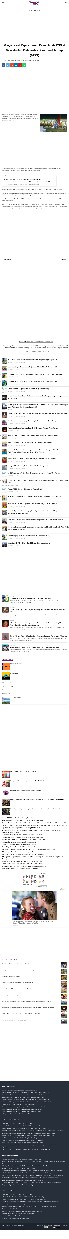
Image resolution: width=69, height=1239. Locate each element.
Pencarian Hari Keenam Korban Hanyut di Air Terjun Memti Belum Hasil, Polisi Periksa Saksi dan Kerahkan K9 (34, 823)
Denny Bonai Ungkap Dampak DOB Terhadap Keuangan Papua (18, 1185)
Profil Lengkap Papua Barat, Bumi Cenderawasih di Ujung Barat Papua (22, 837)
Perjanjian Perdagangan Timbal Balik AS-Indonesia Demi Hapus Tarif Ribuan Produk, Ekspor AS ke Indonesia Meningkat (33, 1170)
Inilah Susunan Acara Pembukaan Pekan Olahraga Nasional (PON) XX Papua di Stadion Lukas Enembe (28, 1007)
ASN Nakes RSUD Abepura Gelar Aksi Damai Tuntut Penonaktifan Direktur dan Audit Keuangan (27, 1173)
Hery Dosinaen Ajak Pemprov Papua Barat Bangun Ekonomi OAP (22, 184)
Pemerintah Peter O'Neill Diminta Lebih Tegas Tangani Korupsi (18, 1213)
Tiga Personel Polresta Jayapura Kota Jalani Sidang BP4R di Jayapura (22, 828)
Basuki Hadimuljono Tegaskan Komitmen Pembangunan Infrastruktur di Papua (22, 1109)
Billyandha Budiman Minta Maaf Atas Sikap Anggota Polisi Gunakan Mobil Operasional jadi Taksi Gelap (29, 1206)
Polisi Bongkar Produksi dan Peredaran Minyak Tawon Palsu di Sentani (20, 1204)
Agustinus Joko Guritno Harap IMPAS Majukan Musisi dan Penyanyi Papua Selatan (23, 1097)
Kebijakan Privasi (56, 1225)
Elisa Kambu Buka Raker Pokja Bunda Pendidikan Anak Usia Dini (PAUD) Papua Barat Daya (26, 1149)
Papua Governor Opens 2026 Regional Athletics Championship (20, 868)
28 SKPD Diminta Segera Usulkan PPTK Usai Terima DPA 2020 (18, 982)
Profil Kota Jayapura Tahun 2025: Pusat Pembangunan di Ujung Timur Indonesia (22, 1140)
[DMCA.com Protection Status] (48, 1227)
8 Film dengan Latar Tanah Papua (10, 995)
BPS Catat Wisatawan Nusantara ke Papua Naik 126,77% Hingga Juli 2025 (21, 1014)
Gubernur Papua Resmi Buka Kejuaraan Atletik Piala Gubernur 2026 (19, 1090)
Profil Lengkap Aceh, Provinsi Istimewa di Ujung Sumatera (30, 598)
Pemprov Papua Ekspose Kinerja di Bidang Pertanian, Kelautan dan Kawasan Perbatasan (24, 1107)
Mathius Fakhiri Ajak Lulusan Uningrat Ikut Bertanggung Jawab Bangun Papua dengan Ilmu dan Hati (28, 1135)
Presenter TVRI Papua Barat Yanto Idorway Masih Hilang (18, 818)
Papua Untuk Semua (12, 1225)
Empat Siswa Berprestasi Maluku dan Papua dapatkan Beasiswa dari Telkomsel (22, 1211)
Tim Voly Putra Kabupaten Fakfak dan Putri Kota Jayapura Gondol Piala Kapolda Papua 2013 (26, 1099)
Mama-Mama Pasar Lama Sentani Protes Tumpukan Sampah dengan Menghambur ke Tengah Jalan (30, 849)
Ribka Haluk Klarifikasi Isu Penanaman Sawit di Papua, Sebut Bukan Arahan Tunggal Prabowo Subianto (28, 1133)
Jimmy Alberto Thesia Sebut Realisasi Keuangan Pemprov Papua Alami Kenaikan (38, 636)
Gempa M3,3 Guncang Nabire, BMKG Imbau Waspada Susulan (20, 847)
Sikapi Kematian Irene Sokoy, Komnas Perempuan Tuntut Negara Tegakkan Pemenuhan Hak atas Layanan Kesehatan (36, 624)
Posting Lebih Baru (7, 259)
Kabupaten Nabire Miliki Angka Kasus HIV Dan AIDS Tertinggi (28, 781)
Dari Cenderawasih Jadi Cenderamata (11, 1209)
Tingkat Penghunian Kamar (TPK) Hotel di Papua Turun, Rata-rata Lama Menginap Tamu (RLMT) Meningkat (30, 1201)
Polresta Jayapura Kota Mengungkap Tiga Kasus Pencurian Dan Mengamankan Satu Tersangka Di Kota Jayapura (34, 825)
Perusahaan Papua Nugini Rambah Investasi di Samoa (15, 1218)
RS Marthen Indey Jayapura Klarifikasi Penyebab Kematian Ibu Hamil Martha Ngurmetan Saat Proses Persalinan (30, 1177)
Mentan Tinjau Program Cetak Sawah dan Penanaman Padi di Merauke (22, 861)
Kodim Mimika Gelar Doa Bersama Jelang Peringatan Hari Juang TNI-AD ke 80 (22, 1180)
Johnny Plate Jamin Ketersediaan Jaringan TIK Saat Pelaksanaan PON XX (24, 179)
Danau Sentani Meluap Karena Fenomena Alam (14, 1020)
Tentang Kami (64, 1225)
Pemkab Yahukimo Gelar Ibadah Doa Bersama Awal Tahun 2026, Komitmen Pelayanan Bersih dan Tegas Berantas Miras (32, 1130)
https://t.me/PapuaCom (11, 347)
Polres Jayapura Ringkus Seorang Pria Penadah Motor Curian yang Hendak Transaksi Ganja (36, 809)
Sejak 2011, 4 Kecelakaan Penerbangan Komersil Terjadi (16, 989)
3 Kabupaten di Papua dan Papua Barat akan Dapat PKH (16, 1114)
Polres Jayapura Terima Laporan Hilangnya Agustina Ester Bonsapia (21, 852)
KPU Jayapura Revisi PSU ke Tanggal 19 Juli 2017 (24, 771)
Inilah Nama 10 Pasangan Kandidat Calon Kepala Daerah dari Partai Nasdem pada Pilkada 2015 (26, 1102)
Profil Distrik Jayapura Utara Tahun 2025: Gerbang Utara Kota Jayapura (20, 1138)
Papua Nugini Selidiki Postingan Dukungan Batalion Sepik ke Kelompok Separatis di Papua (29, 182)
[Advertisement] (34, 23)
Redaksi (39, 1225)
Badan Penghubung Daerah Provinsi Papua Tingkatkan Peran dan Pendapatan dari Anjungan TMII (27, 1001)
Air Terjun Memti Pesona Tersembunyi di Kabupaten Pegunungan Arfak (22, 820)
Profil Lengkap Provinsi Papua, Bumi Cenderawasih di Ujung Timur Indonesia (24, 839)
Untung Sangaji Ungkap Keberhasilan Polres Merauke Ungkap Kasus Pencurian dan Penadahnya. (37, 799)
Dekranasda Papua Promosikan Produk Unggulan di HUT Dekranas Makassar (24, 866)
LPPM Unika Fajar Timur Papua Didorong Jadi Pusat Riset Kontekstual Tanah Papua (37, 611)
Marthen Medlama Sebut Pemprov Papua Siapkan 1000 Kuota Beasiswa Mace (24, 854)
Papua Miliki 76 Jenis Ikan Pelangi (11, 976)
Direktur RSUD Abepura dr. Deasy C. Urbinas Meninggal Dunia (18, 1168)
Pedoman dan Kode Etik (47, 1225)
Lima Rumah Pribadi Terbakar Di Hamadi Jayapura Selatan (19, 844)
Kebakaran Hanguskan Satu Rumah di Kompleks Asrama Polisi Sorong (22, 835)
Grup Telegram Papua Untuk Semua (53, 346)
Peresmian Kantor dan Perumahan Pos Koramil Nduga (25, 790)
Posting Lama (63, 259)
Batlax (23, 1225)
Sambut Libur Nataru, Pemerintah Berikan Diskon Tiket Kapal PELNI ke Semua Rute (24, 1199)
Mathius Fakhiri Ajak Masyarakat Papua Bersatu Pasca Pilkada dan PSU (35, 647)
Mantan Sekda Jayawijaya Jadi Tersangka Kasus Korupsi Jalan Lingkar (22, 863)
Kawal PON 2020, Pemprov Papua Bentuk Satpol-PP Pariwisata (18, 1104)
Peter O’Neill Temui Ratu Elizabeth (11, 1216)
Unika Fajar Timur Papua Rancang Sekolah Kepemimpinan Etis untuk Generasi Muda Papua (25, 1092)
